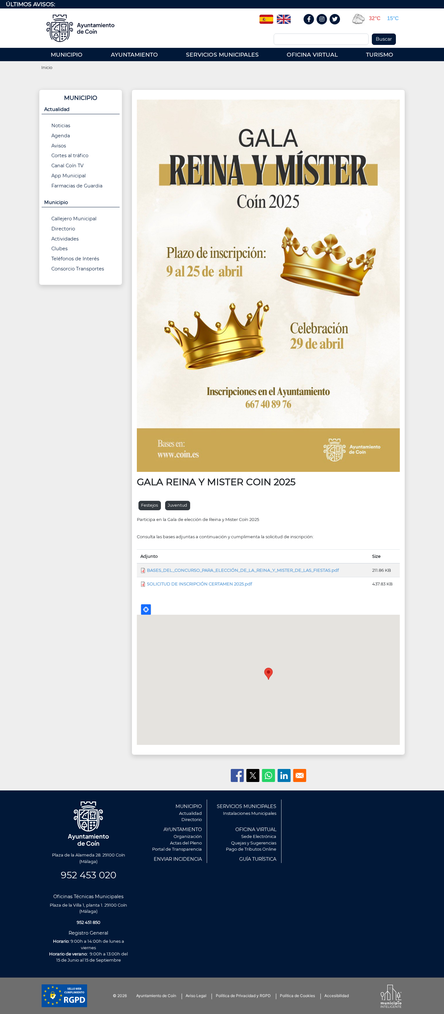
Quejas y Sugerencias (253, 842)
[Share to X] (252, 775)
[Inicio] (82, 28)
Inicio (46, 67)
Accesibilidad (336, 995)
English (283, 17)
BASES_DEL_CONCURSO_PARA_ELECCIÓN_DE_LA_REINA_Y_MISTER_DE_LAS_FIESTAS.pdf (243, 570)
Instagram (325, 26)
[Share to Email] (299, 775)
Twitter (336, 26)
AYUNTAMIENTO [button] (134, 54)
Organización (188, 836)
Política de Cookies (297, 995)
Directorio (63, 229)
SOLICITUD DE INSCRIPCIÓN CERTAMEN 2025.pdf (199, 583)
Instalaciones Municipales (249, 813)
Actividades (65, 239)
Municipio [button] (56, 202)
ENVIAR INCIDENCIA (178, 859)
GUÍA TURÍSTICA (257, 859)
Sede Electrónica (258, 836)
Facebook (312, 26)
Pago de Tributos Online (251, 849)
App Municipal (68, 176)
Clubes (59, 249)
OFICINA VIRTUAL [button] (312, 54)
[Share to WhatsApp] (268, 775)
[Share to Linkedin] (284, 775)
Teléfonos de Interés (75, 259)
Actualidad (190, 813)
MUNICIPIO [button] (67, 54)
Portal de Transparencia (177, 849)
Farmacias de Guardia (76, 186)
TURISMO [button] (379, 54)
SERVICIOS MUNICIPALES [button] (222, 54)
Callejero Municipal (74, 219)
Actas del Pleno (186, 842)
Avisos (58, 146)
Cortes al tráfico (69, 155)
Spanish (266, 17)
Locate (146, 609)
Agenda (60, 136)
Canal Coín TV (67, 166)
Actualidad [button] (57, 109)
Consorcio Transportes (77, 269)
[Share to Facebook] (237, 775)
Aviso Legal (196, 995)
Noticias (60, 126)
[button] (268, 285)
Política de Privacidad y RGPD (243, 995)
